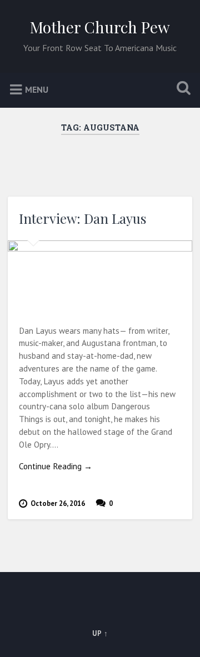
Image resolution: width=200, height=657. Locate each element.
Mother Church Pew (100, 27)
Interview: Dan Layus (82, 218)
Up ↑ (100, 633)
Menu (36, 88)
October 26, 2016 (58, 503)
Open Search (181, 89)
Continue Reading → (55, 466)
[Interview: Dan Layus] (100, 275)
